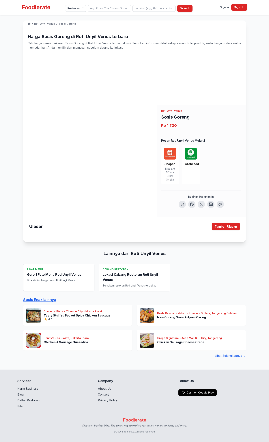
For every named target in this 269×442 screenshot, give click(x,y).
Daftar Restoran (28, 400)
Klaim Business (27, 388)
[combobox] (109, 8)
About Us (104, 388)
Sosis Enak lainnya (39, 299)
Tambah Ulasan (226, 226)
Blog (20, 394)
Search (185, 8)
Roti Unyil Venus (171, 110)
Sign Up (239, 7)
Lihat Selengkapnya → (230, 355)
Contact (103, 394)
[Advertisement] (134, 77)
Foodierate (36, 7)
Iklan (20, 406)
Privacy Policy (108, 400)
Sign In (224, 7)
